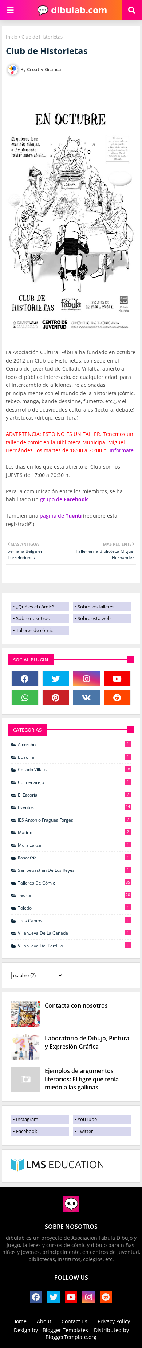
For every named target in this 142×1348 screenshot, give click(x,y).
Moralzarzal (73, 845)
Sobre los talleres (96, 606)
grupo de (64, 499)
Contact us (74, 1321)
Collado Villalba (74, 769)
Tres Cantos (73, 920)
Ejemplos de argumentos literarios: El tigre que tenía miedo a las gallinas (82, 1079)
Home (19, 1321)
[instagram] (86, 678)
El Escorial (73, 795)
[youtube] (117, 678)
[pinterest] (56, 697)
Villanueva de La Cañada (73, 933)
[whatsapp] (25, 697)
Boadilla (73, 757)
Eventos (74, 807)
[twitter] (56, 678)
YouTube (87, 1119)
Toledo (73, 907)
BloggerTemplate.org (71, 1336)
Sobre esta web (94, 618)
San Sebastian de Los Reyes (73, 870)
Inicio (11, 36)
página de (61, 515)
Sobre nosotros (33, 618)
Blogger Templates (65, 1330)
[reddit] (117, 697)
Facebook (26, 1131)
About (44, 1321)
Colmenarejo (73, 782)
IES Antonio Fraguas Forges (73, 820)
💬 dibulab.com (71, 10)
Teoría (74, 895)
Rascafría (73, 857)
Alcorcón (73, 744)
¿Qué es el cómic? (35, 606)
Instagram (27, 1119)
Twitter (85, 1131)
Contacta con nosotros (76, 1005)
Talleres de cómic (34, 630)
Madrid (73, 832)
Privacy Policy (114, 1321)
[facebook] (25, 678)
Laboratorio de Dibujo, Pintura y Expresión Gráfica (87, 1042)
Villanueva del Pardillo (73, 945)
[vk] (86, 697)
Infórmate (122, 450)
